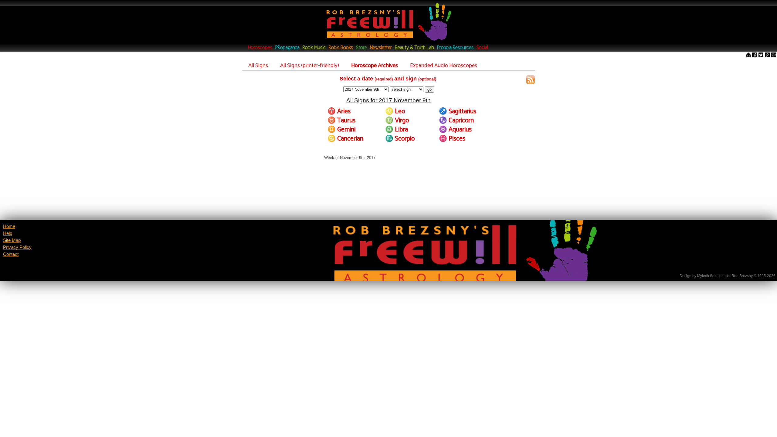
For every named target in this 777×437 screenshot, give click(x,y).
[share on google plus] (773, 55)
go (429, 89)
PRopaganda (287, 48)
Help (7, 233)
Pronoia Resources (455, 48)
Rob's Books (341, 48)
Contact (11, 254)
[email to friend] (748, 55)
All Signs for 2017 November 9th (388, 100)
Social (482, 48)
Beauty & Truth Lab (414, 48)
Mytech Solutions (711, 276)
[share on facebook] (754, 55)
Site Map (12, 240)
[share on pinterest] (767, 55)
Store (361, 48)
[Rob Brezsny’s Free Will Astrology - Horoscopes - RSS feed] (530, 80)
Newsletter (381, 48)
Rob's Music (314, 48)
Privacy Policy (17, 247)
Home (9, 226)
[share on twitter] (760, 55)
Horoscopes (260, 48)
